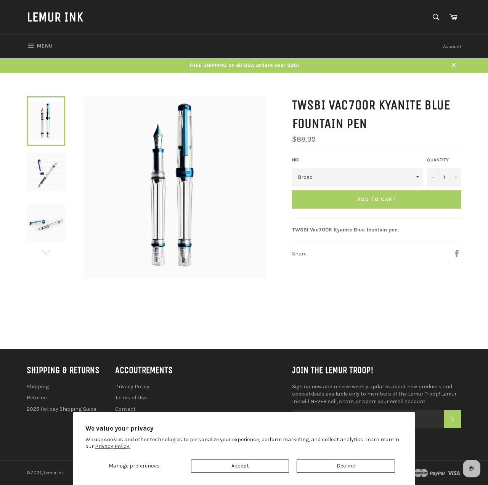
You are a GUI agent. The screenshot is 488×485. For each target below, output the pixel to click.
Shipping (38, 386)
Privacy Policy (132, 386)
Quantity (438, 160)
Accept (240, 466)
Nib (295, 160)
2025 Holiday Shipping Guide (61, 409)
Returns (37, 397)
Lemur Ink (55, 17)
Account (452, 46)
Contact (125, 409)
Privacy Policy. (112, 446)
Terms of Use (131, 397)
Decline (346, 466)
